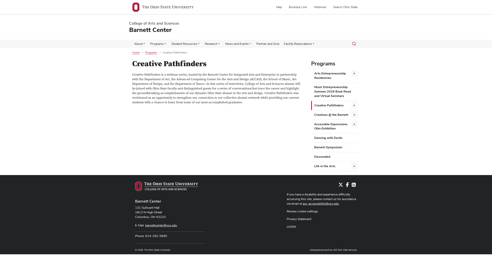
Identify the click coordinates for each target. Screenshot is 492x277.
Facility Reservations (298, 44)
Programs (157, 44)
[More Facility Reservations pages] (313, 45)
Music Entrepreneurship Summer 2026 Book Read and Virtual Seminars (332, 91)
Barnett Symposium (328, 147)
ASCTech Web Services (345, 249)
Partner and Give (267, 44)
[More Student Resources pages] (198, 45)
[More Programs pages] (165, 45)
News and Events (237, 44)
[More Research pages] (219, 45)
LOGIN (291, 227)
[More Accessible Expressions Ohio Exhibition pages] (354, 124)
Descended (322, 157)
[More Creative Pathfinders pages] (354, 105)
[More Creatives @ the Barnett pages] (354, 115)
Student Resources (184, 44)
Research (211, 44)
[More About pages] (144, 45)
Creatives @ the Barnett (331, 115)
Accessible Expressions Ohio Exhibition (330, 126)
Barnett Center (148, 201)
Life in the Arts (324, 166)
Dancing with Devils (328, 138)
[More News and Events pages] (250, 45)
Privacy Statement (299, 219)
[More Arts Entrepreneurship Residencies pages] (354, 73)
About (138, 44)
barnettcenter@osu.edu (161, 225)
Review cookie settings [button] (302, 211)
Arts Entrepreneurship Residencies (330, 75)
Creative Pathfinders (329, 105)
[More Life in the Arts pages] (354, 166)
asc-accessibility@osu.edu (321, 204)
